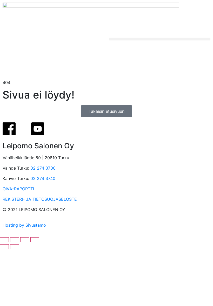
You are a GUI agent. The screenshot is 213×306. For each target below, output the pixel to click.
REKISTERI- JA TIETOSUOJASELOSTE (40, 199)
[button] (159, 39)
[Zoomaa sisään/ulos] (4, 239)
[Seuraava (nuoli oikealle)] (14, 246)
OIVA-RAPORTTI (18, 188)
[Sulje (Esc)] (34, 239)
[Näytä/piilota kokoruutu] (14, 239)
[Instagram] (23, 128)
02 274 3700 (43, 168)
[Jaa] (24, 239)
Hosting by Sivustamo (24, 225)
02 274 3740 (42, 178)
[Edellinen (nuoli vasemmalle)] (4, 246)
